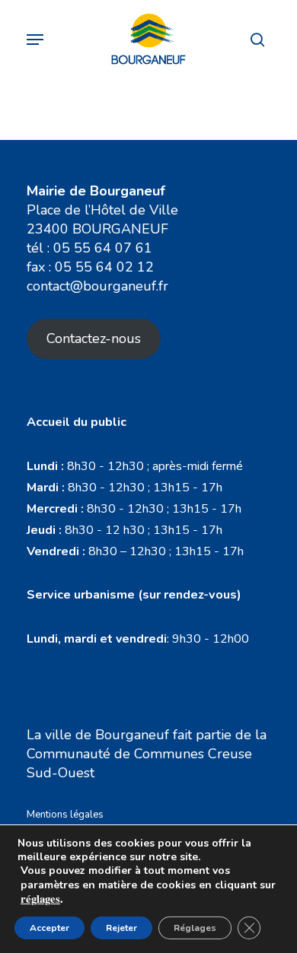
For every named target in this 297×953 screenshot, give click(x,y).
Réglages (195, 928)
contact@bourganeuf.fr (97, 286)
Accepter (49, 928)
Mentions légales (65, 814)
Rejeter (121, 928)
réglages (40, 899)
